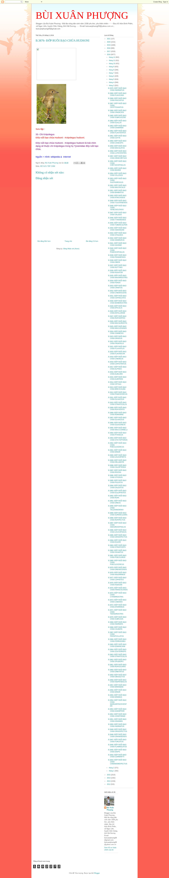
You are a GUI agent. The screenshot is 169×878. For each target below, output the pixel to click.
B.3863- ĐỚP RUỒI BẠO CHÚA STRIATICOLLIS (117, 655)
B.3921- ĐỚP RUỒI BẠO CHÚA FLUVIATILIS (117, 347)
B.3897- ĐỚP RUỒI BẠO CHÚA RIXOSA (117, 471)
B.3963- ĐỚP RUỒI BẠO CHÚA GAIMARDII (117, 127)
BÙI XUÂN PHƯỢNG (82, 15)
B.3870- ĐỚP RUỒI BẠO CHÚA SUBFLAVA (117, 618)
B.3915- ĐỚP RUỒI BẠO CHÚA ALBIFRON (117, 378)
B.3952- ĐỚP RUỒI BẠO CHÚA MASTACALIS (117, 186)
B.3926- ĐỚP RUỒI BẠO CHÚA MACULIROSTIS (117, 322)
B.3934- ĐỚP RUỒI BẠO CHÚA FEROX (117, 282)
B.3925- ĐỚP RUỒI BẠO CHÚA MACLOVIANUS (117, 327)
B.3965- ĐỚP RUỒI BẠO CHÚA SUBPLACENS (117, 117)
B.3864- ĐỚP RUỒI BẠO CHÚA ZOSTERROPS (117, 650)
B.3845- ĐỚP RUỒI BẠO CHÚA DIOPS (117, 751)
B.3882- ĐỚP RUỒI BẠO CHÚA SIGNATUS (117, 551)
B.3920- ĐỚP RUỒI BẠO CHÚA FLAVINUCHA (117, 353)
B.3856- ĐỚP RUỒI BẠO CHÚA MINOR (117, 691)
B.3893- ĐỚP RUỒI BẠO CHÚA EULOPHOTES (117, 492)
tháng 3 (112, 85)
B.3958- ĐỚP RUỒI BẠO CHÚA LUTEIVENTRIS (117, 152)
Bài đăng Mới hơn (43, 241)
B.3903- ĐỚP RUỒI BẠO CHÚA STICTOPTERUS (117, 439)
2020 (109, 42)
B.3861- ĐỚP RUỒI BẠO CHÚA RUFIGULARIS (117, 666)
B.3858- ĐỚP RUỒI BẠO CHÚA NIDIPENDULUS (117, 681)
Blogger (97, 873)
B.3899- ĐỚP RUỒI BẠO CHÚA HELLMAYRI (117, 461)
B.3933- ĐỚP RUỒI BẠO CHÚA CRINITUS (117, 287)
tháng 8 (112, 70)
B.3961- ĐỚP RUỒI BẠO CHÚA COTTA (117, 137)
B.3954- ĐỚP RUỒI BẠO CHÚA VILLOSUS (117, 174)
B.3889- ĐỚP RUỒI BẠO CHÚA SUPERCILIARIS (117, 514)
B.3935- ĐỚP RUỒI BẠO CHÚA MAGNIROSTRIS (117, 276)
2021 (109, 39)
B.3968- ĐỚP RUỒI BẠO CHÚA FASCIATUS (117, 99)
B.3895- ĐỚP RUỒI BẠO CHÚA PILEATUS (117, 481)
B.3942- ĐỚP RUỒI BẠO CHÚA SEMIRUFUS (117, 239)
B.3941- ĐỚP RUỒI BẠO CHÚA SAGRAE (117, 244)
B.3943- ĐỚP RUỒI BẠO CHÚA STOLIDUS (117, 234)
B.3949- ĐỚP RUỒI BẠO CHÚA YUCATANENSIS (117, 202)
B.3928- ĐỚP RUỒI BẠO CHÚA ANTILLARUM (117, 312)
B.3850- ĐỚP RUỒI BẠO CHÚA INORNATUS (117, 725)
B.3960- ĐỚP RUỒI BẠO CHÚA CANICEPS (117, 142)
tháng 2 (112, 768)
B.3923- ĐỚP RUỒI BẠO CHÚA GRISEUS (117, 337)
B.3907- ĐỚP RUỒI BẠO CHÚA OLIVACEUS (117, 419)
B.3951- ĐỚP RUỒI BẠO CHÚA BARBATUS (117, 191)
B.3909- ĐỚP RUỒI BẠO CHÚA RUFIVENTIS (117, 408)
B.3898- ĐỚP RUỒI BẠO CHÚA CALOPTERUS (117, 466)
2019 (109, 45)
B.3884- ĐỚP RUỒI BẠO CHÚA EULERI (117, 541)
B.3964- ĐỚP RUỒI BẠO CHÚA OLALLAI (117, 122)
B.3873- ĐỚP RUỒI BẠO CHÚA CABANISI (117, 601)
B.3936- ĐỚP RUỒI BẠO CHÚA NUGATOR (117, 271)
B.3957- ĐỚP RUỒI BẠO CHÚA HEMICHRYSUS (117, 157)
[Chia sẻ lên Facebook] (82, 163)
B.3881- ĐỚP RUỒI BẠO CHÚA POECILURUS (117, 556)
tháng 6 (112, 76)
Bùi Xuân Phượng (110, 809)
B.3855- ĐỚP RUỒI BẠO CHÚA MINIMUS (117, 696)
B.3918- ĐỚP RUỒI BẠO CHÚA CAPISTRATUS (117, 363)
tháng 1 (112, 771)
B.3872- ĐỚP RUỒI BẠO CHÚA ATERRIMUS (117, 606)
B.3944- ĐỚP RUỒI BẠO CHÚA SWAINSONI (117, 229)
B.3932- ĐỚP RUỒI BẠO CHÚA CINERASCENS (117, 292)
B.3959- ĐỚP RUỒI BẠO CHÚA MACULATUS (117, 147)
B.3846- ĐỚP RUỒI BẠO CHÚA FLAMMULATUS (117, 746)
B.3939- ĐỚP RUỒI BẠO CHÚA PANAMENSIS (117, 256)
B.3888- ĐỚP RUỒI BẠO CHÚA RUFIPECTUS (117, 519)
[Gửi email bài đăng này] (74, 163)
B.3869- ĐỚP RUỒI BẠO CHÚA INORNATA (117, 623)
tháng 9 (112, 67)
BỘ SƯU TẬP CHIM (47, 166)
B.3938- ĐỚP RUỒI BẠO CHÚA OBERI (117, 261)
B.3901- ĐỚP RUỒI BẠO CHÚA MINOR (117, 451)
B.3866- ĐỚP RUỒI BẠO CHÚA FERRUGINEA (117, 640)
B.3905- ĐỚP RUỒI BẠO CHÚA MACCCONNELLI (118, 429)
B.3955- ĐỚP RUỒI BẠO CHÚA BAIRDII (117, 169)
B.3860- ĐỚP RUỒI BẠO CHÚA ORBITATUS (117, 671)
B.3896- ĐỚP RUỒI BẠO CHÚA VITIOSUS (117, 476)
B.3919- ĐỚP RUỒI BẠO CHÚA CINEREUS (117, 358)
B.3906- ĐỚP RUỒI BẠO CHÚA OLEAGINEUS (117, 424)
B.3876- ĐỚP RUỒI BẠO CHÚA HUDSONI (117, 584)
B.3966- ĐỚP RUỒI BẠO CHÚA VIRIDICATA (117, 111)
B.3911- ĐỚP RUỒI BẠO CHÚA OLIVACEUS (117, 398)
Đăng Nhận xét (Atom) (71, 249)
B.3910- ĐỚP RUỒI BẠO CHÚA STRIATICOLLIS (117, 403)
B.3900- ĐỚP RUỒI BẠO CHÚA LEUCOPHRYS (117, 456)
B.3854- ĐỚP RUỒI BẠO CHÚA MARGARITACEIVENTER (117, 703)
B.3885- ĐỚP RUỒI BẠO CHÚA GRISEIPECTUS (117, 536)
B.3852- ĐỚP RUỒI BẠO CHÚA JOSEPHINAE (117, 715)
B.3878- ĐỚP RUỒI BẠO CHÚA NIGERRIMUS (117, 573)
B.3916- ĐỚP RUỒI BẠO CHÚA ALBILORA (117, 373)
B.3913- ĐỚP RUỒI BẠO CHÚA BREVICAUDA (117, 388)
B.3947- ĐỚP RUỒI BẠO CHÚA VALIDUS (117, 214)
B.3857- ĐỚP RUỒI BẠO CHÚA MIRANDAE (117, 686)
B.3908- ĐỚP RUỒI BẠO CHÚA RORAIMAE (117, 414)
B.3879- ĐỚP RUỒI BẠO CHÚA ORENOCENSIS (117, 568)
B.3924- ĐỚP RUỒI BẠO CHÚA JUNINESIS (117, 332)
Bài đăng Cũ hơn (92, 241)
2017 (109, 51)
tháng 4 (112, 82)
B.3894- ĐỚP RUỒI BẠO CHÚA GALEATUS (117, 486)
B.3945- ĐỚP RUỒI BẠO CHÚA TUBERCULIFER (117, 224)
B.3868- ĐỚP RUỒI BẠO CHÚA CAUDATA (117, 628)
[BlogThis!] (77, 163)
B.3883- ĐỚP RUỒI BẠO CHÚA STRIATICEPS (117, 546)
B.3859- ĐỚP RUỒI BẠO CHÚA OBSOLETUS (117, 676)
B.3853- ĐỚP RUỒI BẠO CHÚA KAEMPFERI (117, 710)
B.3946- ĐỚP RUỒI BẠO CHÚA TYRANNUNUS (117, 219)
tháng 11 (112, 60)
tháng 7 (112, 73)
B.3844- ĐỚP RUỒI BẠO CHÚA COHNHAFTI (117, 756)
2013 (109, 781)
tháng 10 (112, 63)
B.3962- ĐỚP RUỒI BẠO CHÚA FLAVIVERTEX (117, 132)
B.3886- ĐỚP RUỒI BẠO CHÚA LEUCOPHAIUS (117, 531)
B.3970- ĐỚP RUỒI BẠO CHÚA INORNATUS (117, 89)
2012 (109, 784)
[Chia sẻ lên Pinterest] (84, 163)
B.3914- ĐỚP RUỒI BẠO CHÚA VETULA (117, 383)
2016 (109, 54)
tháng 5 (112, 79)
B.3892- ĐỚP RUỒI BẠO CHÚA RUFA (117, 497)
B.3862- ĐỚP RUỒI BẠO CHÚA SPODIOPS (117, 661)
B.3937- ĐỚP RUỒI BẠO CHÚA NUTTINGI (117, 266)
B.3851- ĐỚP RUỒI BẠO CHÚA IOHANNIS (117, 720)
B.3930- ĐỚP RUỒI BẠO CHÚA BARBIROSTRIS (117, 302)
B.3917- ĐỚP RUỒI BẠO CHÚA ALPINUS (117, 368)
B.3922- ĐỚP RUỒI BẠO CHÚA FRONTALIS (117, 342)
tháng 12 (112, 57)
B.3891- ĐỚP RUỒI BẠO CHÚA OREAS (117, 502)
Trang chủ (68, 241)
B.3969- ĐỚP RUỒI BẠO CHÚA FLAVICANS (117, 94)
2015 (109, 775)
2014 (109, 778)
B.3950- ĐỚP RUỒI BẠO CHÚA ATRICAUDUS (117, 196)
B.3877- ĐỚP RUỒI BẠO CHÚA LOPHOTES (117, 579)
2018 (109, 48)
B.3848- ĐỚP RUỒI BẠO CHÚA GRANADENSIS (117, 735)
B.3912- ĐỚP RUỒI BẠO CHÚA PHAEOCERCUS (117, 393)
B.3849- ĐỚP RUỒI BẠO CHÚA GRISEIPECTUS (117, 730)
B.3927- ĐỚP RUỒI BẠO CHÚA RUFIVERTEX (117, 317)
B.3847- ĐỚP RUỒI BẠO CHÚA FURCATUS (117, 740)
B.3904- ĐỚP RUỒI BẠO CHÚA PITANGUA (117, 434)
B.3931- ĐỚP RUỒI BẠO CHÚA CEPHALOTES (117, 297)
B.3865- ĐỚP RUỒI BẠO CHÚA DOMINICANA (117, 645)
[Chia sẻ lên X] (79, 163)
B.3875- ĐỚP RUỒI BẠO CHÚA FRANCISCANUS (118, 589)
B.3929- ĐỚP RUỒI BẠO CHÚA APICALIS (117, 307)
